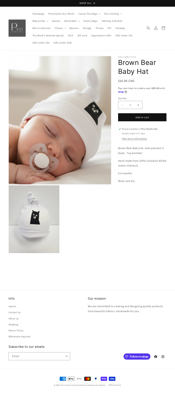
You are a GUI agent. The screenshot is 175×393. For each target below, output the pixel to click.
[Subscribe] (66, 356)
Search (12, 306)
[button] (89, 13)
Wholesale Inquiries (19, 336)
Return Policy (16, 330)
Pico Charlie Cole (68, 385)
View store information (134, 138)
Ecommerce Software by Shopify (91, 385)
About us (14, 318)
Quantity (122, 98)
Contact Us (15, 312)
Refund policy (115, 385)
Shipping (13, 324)
